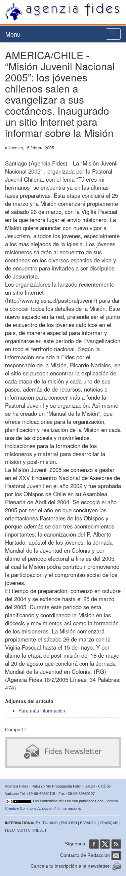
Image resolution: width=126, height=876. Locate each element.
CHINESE (36, 830)
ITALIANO (49, 823)
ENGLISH (69, 823)
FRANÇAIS (109, 823)
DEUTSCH (16, 830)
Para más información (41, 710)
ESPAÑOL (88, 823)
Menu (12, 34)
